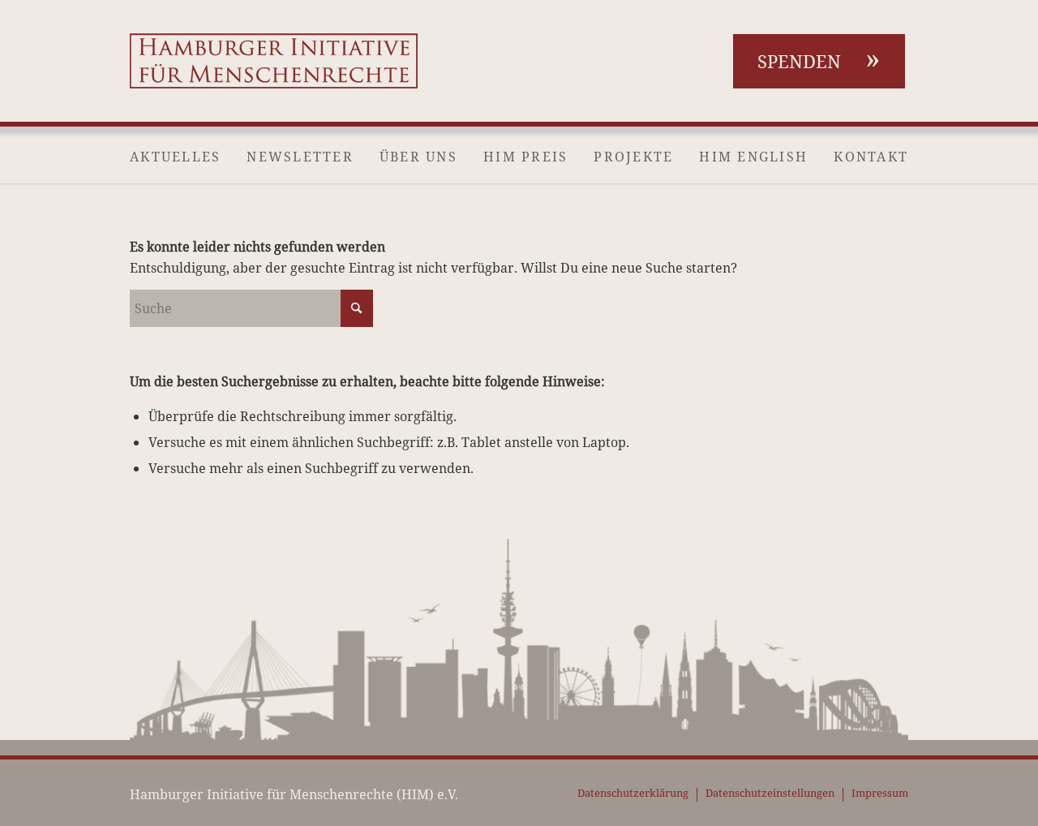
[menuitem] (175, 156)
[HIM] (274, 61)
